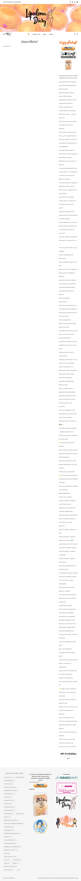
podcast (8, 836)
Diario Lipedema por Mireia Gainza (68, 450)
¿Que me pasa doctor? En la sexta (68, 544)
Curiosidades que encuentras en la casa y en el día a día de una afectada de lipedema (68, 334)
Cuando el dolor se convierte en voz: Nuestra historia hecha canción (67, 204)
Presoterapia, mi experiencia (67, 471)
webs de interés (10, 866)
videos (16, 863)
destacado (8, 783)
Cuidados (20, 777)
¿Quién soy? (36, 34)
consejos (8, 777)
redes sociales (10, 856)
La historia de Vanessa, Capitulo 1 (68, 547)
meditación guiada (11, 820)
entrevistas (9, 800)
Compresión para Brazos (65, 605)
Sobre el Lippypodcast (65, 320)
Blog (44, 34)
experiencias (9, 807)
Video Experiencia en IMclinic (66, 587)
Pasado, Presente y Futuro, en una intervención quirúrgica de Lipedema (68, 710)
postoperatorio (10, 840)
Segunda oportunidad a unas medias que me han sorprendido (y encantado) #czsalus (68, 215)
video (7, 863)
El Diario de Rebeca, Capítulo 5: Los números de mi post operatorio (67, 522)
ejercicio (8, 797)
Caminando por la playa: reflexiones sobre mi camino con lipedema (67, 161)
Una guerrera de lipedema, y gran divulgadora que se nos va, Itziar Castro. (68, 345)
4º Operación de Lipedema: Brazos (68, 660)
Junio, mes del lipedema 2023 (67, 410)
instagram (8, 813)
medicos (20, 813)
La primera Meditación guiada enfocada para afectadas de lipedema (67, 290)
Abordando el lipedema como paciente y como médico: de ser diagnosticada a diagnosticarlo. (67, 623)
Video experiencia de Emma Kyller (68, 515)
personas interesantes (12, 833)
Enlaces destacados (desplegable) (12, 2)
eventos (7, 803)
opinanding (9, 830)
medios (7, 817)
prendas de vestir (10, 850)
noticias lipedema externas (14, 823)
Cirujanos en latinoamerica (66, 678)
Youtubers (8, 869)
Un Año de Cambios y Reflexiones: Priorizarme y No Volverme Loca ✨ (68, 240)
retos (7, 860)
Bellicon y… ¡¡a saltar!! (64, 591)
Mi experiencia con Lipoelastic (67, 616)
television (17, 860)
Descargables (9, 780)
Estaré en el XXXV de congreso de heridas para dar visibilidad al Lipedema (68, 272)
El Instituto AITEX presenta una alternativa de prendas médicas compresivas (67, 598)
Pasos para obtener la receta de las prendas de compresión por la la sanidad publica (68, 143)
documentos (9, 793)
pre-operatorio (10, 843)
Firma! (51, 34)
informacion (9, 810)
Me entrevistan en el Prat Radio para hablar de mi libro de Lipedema (67, 125)
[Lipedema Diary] (40, 18)
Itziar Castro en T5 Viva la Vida (67, 746)
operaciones (9, 826)
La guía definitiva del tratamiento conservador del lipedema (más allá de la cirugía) (68, 85)
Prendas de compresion (12, 846)
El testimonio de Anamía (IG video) (68, 573)
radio (7, 853)
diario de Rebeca (10, 787)
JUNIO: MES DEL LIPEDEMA (66, 197)
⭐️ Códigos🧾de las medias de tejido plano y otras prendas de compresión (67, 692)
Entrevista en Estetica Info (66, 743)
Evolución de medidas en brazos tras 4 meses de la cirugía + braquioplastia (67, 580)
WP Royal (12, 878)
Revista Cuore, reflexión (65, 497)
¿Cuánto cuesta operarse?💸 (67, 739)
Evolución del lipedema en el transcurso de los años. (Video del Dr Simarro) (68, 634)
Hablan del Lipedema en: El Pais (67, 461)
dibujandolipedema (11, 790)
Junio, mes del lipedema (65, 649)
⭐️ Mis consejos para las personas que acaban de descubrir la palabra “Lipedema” (68, 478)
